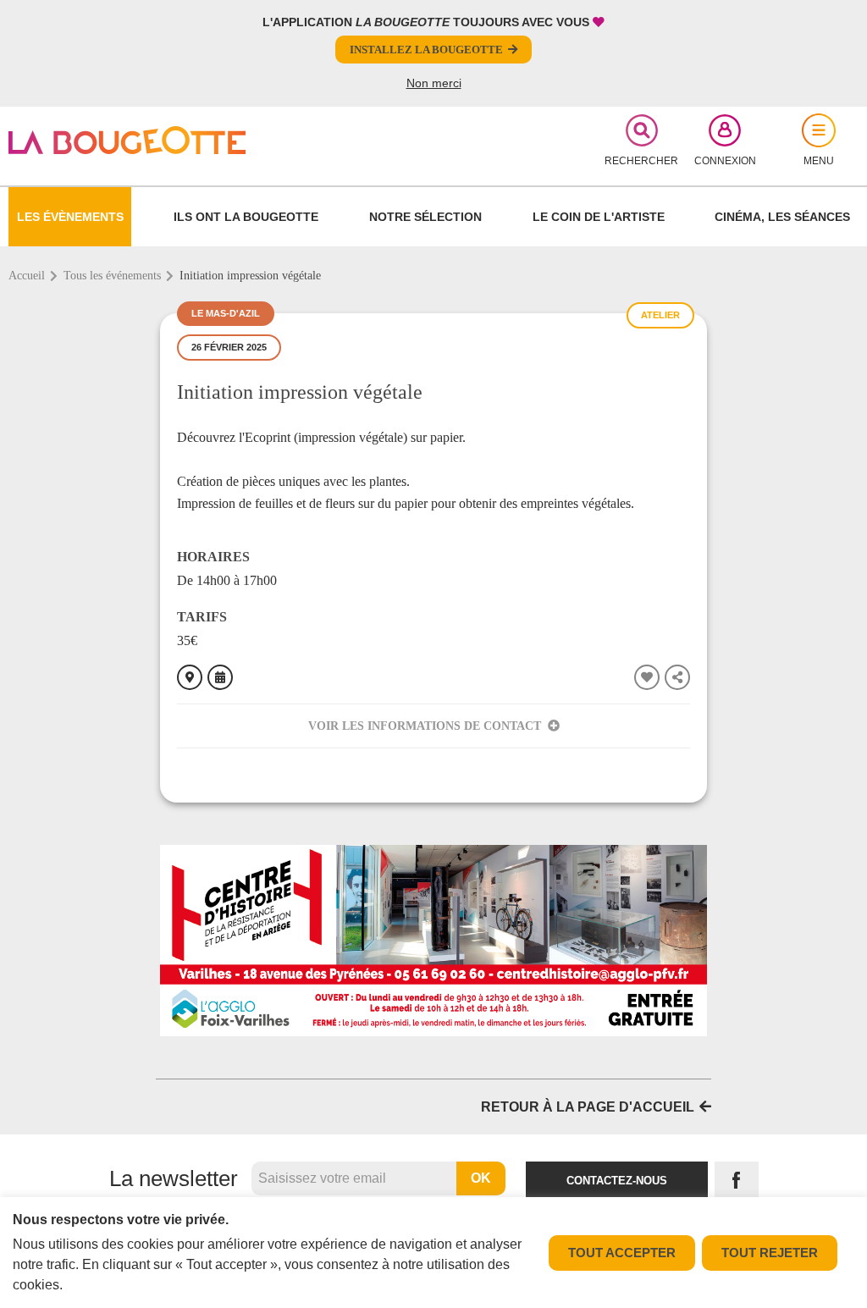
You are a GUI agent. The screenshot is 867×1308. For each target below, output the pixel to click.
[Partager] (677, 677)
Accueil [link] (26, 275)
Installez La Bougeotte (426, 49)
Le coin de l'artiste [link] (599, 217)
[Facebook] (737, 1181)
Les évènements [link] (70, 217)
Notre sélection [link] (425, 217)
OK (481, 1178)
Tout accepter (622, 1252)
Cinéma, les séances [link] (782, 217)
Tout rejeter (769, 1252)
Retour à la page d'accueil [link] (587, 1107)
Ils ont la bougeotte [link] (246, 217)
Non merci (433, 83)
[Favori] (647, 677)
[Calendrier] (220, 677)
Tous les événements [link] (112, 275)
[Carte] (189, 677)
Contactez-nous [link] (616, 1180)
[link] (147, 140)
